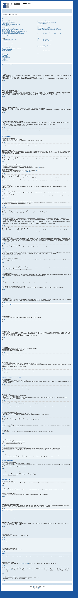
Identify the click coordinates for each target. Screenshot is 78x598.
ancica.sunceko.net (28, 171)
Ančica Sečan (37, 170)
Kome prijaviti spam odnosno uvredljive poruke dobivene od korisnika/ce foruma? (49, 29)
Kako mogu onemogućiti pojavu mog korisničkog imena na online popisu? (13, 29)
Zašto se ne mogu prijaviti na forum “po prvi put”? (9, 20)
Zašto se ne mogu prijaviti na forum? (7, 21)
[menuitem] (3, 10)
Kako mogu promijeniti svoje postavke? (8, 28)
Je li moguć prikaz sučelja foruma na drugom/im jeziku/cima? (11, 32)
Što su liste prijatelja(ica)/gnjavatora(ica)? (43, 32)
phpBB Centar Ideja (25, 563)
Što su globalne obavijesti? (6, 57)
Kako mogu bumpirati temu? (6, 50)
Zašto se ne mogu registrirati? (6, 19)
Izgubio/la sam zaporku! (5, 23)
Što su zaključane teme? (6, 60)
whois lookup (11, 569)
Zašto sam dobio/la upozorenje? (7, 46)
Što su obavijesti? (4, 58)
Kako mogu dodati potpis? (6, 41)
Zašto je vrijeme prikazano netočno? (7, 30)
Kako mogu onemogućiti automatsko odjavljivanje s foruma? (11, 24)
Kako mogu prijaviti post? (6, 47)
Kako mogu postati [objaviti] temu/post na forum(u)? (9, 39)
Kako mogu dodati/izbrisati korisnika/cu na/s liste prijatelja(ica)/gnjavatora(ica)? (49, 33)
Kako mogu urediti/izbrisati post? (7, 40)
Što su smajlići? (4, 55)
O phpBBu (4, 557)
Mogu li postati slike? (5, 56)
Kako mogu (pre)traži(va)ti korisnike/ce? (43, 39)
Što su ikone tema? (5, 61)
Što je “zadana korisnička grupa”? (42, 23)
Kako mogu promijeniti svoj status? (7, 35)
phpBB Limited (27, 556)
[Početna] (12, 5)
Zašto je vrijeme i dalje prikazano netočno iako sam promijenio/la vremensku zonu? (14, 31)
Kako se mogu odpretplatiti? (41, 46)
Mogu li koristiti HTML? (5, 54)
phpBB (39, 167)
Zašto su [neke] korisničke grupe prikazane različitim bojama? (46, 22)
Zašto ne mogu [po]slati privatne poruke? (43, 27)
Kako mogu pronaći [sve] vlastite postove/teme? (44, 40)
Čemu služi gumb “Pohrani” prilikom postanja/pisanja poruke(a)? (11, 48)
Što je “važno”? (4, 59)
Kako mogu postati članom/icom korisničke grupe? (44, 20)
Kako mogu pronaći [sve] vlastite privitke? (43, 50)
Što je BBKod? (4, 53)
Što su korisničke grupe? (41, 19)
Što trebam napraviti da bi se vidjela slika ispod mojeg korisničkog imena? (13, 33)
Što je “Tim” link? (39, 24)
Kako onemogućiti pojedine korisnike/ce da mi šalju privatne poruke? (47, 28)
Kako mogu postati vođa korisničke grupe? (43, 21)
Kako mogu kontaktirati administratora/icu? (43, 56)
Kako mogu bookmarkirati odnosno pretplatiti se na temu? (45, 44)
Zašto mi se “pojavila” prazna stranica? (43, 38)
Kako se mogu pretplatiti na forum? (42, 45)
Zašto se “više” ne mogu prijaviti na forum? (8, 22)
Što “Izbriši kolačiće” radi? (6, 25)
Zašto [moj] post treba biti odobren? (7, 49)
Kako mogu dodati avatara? (6, 34)
